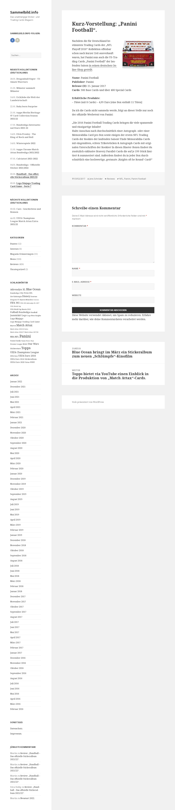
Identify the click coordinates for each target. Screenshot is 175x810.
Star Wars (33, 343)
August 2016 (16, 678)
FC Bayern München (25, 300)
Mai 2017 (14, 632)
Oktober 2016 (17, 668)
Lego (24, 315)
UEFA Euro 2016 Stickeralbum (23, 359)
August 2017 (16, 617)
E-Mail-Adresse (81, 281)
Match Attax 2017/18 (31, 332)
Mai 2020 (14, 453)
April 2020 (15, 458)
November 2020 (18, 432)
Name (76, 268)
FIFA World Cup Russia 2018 (20, 309)
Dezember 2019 (17, 478)
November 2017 (18, 601)
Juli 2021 (14, 391)
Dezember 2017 (17, 596)
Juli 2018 (14, 565)
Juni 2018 (14, 570)
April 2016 (15, 698)
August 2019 (16, 499)
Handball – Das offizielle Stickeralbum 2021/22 (24, 175)
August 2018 (16, 560)
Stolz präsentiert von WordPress (88, 402)
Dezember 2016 (17, 657)
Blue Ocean (33, 289)
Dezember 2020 (17, 427)
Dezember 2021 (17, 386)
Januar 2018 (16, 591)
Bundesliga (14, 293)
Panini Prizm (25, 341)
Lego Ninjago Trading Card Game (25, 321)
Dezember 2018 (17, 540)
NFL (17, 336)
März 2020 (15, 463)
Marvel (13, 325)
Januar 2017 (16, 652)
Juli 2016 (14, 683)
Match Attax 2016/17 (17, 332)
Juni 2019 (14, 509)
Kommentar (80, 226)
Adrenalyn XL (18, 289)
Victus (27, 362)
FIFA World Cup (15, 306)
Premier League (16, 344)
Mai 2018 (14, 576)
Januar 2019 (16, 535)
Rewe (25, 344)
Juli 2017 (14, 622)
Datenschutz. (16, 728)
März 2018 (15, 581)
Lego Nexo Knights (34, 315)
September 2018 (18, 555)
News (13, 259)
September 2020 (18, 443)
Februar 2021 (16, 417)
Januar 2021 (16, 422)
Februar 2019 (16, 530)
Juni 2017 (14, 627)
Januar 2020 (16, 473)
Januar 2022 (16, 381)
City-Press (24, 293)
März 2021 (15, 412)
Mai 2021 (14, 402)
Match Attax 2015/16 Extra (19, 329)
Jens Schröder (96, 178)
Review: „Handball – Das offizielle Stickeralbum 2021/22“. (25, 756)
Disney (26, 296)
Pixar (32, 341)
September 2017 (18, 611)
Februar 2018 (16, 586)
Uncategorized (17, 269)
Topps (26, 348)
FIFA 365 (15, 302)
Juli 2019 (14, 504)
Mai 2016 (14, 693)
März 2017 (15, 642)
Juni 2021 (14, 396)
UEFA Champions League (24, 352)
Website (76, 295)
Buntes (13, 243)
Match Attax (24, 325)
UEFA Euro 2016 (27, 355)
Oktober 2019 (17, 489)
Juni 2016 (14, 688)
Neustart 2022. (27, 798)
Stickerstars (15, 348)
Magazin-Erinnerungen (21, 254)
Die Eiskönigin (16, 296)
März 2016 (15, 704)
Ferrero (36, 300)
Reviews (14, 264)
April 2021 (15, 407)
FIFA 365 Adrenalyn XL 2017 (29, 303)
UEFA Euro (14, 356)
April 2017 (15, 637)
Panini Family (15, 341)
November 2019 (18, 483)
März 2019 (15, 524)
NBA (12, 336)
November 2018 (18, 545)
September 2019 (18, 494)
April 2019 (15, 519)
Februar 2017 (16, 647)
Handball (34, 312)
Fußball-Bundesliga (20, 312)
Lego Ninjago (16, 318)
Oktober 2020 (17, 437)
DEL (31, 293)
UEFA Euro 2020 (17, 362)
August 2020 (16, 448)
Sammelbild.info (24, 12)
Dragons (13, 300)
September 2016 (18, 673)
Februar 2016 (16, 709)
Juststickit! (15, 315)
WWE (32, 362)
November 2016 (18, 663)
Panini (25, 336)
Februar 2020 (16, 468)
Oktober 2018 (17, 550)
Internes (14, 248)
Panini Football (138, 178)
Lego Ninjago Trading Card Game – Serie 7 (25, 185)
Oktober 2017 (17, 606)
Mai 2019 (14, 514)
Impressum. (16, 733)
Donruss (33, 296)
